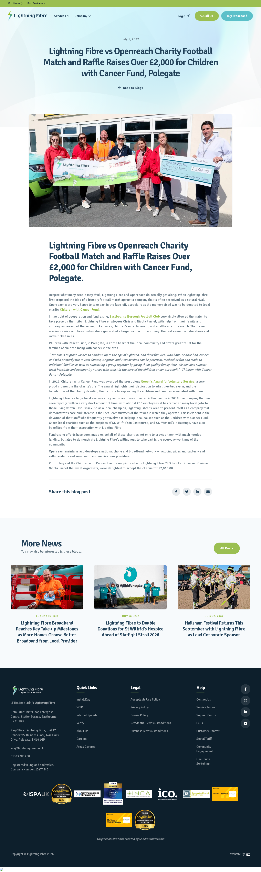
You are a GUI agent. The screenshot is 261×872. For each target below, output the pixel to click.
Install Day (83, 699)
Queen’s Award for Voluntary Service (168, 381)
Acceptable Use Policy (145, 699)
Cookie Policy (139, 715)
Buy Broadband (237, 16)
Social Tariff (204, 739)
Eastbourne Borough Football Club (135, 317)
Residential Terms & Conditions (150, 723)
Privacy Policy (139, 707)
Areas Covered (85, 747)
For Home (15, 3)
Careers (81, 739)
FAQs (199, 723)
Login (184, 16)
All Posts (226, 548)
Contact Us (203, 699)
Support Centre (206, 715)
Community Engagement (204, 749)
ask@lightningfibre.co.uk (27, 748)
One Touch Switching (203, 761)
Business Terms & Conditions (149, 731)
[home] (27, 15)
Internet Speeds (86, 715)
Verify (80, 723)
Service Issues (205, 707)
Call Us (206, 16)
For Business (36, 3)
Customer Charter (207, 731)
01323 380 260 (20, 756)
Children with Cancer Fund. (80, 310)
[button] (61, 16)
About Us (82, 731)
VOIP (79, 707)
